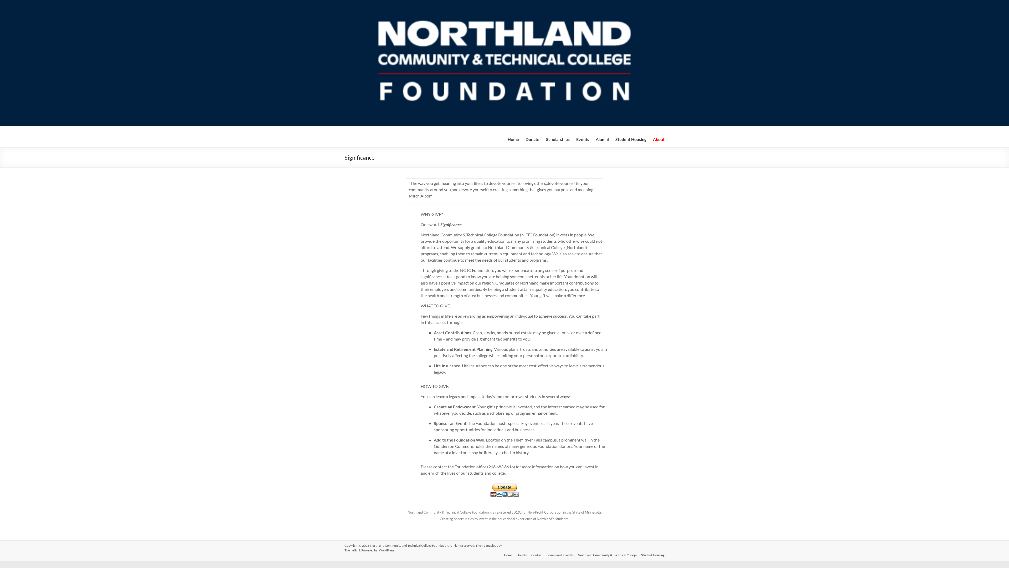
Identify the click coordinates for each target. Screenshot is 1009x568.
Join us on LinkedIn (560, 555)
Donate (522, 555)
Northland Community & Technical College (607, 555)
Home (513, 139)
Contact (537, 555)
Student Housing (630, 139)
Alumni (602, 139)
